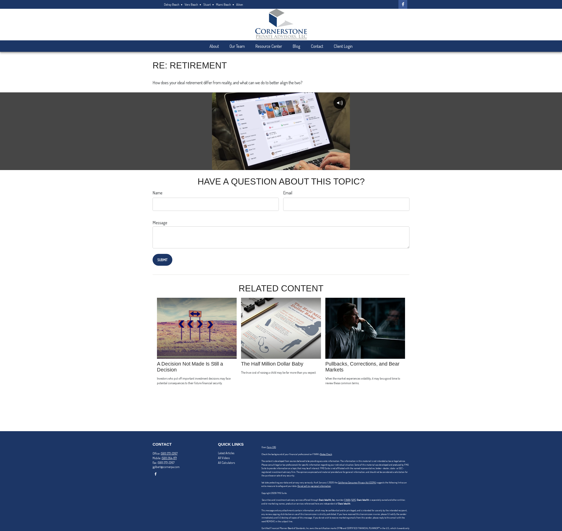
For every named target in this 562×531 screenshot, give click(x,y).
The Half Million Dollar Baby (272, 364)
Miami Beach (223, 4)
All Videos (224, 458)
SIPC (353, 499)
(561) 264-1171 (169, 458)
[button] (214, 46)
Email (287, 193)
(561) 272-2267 (169, 453)
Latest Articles (226, 453)
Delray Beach (171, 4)
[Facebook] (402, 4)
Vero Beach (191, 4)
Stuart (207, 4)
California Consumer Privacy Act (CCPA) (357, 482)
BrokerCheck (326, 454)
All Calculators (226, 463)
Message (160, 222)
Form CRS (271, 447)
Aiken (239, 4)
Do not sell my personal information (314, 486)
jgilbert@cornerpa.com (166, 467)
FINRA (347, 499)
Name (157, 193)
